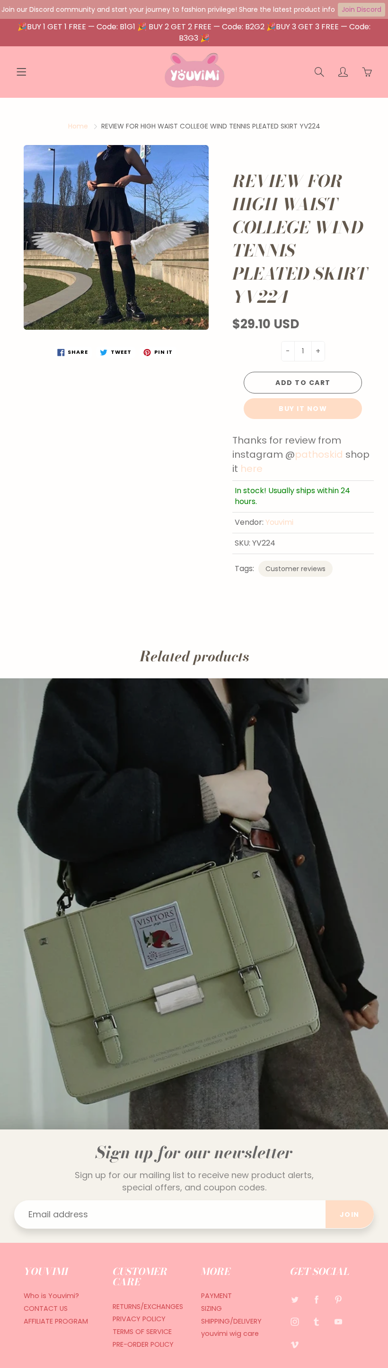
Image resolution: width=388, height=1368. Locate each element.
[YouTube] (338, 1322)
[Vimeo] (295, 1344)
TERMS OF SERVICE (142, 1331)
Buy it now (303, 408)
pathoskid (319, 454)
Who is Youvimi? (51, 1295)
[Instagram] (295, 1322)
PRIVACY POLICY (139, 1319)
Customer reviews (295, 568)
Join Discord (361, 9)
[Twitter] (295, 1299)
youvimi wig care (230, 1333)
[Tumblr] (317, 1322)
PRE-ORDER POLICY (143, 1344)
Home (78, 126)
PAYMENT (216, 1295)
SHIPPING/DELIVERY (231, 1321)
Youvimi (279, 522)
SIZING (211, 1308)
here (251, 468)
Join (350, 1214)
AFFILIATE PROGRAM (56, 1321)
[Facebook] (317, 1299)
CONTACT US (46, 1308)
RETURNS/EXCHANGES (148, 1306)
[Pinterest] (338, 1299)
